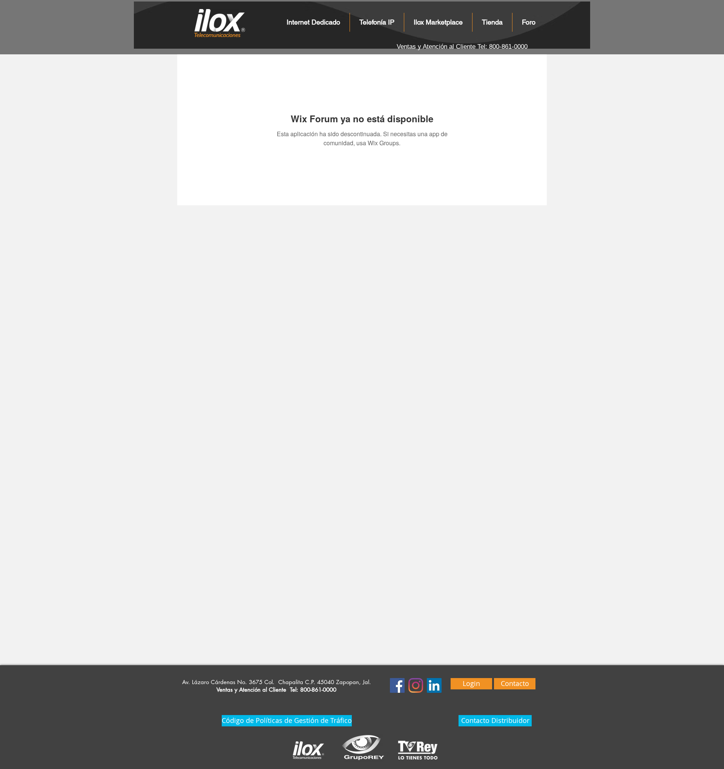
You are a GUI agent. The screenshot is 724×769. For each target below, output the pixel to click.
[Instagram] (415, 685)
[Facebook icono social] (397, 685)
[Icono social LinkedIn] (434, 685)
